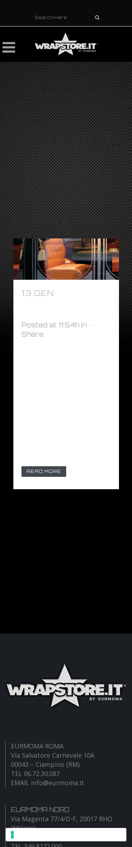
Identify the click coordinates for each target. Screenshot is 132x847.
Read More (43, 471)
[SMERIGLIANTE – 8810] (66, 259)
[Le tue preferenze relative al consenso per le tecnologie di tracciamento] (66, 834)
